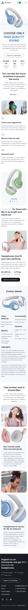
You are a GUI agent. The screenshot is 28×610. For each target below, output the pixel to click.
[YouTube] (10, 599)
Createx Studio (21, 605)
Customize (25, 304)
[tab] (10, 201)
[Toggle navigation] (25, 2)
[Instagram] (2, 599)
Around (8, 3)
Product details (5, 591)
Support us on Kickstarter (14, 55)
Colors (3, 588)
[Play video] (14, 107)
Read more (13, 94)
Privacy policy (5, 594)
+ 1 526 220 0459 (20, 588)
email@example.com (21, 586)
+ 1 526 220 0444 (20, 591)
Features (3, 586)
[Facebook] (6, 599)
